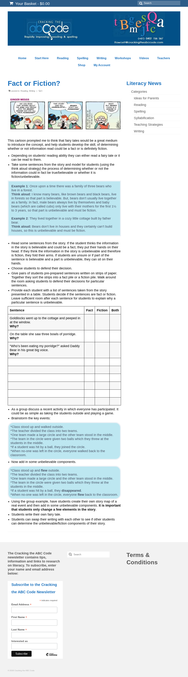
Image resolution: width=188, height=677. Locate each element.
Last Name (19, 629)
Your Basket (32, 3)
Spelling (140, 111)
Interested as (19, 641)
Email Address (21, 604)
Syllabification (144, 118)
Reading (24, 91)
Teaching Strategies (148, 124)
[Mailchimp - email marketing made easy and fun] (51, 657)
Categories (139, 91)
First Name (19, 617)
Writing (32, 91)
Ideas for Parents (146, 98)
